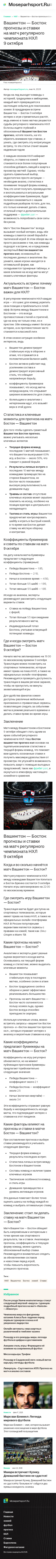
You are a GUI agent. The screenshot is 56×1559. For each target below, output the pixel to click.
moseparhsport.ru (19, 1501)
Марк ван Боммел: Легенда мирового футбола (28, 1407)
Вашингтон (16, 1281)
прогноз (8, 1530)
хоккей (35, 1281)
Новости (7, 1412)
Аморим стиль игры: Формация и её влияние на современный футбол (28, 1347)
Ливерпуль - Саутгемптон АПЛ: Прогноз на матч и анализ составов (28, 1370)
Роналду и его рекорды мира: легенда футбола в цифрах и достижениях (28, 1338)
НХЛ (15, 16)
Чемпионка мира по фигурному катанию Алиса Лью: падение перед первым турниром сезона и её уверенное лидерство (28, 1319)
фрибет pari (28, 214)
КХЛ (6, 1534)
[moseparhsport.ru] (5, 5)
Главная (7, 16)
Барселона (10, 1543)
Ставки (43, 1281)
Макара (7, 1468)
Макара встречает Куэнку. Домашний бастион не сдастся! (28, 1463)
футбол (8, 1525)
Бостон (26, 1281)
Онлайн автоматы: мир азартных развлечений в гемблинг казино (28, 1330)
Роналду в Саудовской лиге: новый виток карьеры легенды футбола (28, 1361)
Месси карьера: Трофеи (28, 1354)
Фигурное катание (14, 1547)
